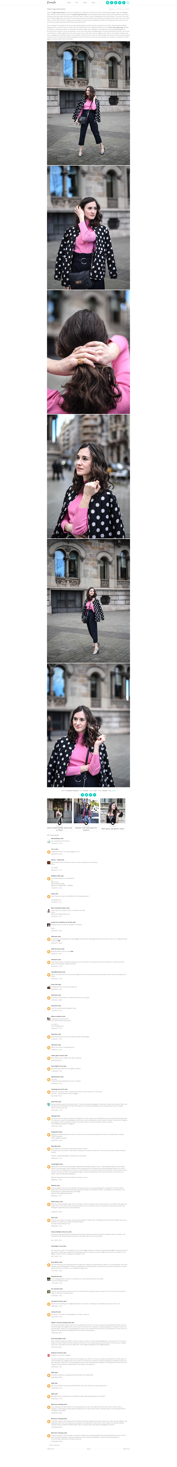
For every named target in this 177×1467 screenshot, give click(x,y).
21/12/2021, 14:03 (56, 1270)
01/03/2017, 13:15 (56, 902)
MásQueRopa (55, 838)
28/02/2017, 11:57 (56, 870)
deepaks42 (55, 1276)
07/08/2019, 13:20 (56, 1083)
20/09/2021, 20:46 (56, 1212)
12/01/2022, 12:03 (56, 1283)
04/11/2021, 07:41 (56, 1240)
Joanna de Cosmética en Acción (61, 922)
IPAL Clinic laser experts (85, 1385)
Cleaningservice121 (57, 1089)
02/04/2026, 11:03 (56, 1399)
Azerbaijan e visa (57, 1246)
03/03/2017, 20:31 (56, 954)
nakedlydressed (56, 972)
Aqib (52, 1372)
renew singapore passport (59, 1138)
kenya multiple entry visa (59, 1232)
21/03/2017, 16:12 (56, 1010)
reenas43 (54, 1312)
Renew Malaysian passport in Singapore (63, 1124)
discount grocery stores (61, 1280)
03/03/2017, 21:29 (56, 966)
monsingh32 (55, 1164)
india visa (86, 1314)
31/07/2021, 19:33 (56, 1140)
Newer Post (50, 1449)
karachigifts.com (57, 1066)
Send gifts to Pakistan (74, 1068)
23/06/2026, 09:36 (56, 1427)
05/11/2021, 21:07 (56, 1256)
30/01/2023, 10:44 (56, 1317)
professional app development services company (66, 1081)
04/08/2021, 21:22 (56, 1158)
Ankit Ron (54, 1102)
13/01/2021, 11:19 (56, 1110)
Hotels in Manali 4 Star (63, 1224)
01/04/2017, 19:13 (56, 1039)
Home (69, 3)
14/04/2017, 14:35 (56, 1050)
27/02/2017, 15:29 (56, 843)
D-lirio (114, 790)
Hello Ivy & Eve (56, 949)
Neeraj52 (54, 1146)
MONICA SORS (56, 876)
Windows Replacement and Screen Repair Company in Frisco (69, 1177)
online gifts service (57, 1055)
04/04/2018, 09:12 (56, 1060)
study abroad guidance (91, 1396)
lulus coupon (85, 997)
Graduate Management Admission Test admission (71, 1156)
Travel (85, 3)
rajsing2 (54, 1116)
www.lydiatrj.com (56, 900)
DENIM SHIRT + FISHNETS (65, 885)
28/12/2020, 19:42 (56, 1096)
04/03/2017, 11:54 (56, 979)
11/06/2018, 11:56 (56, 1071)
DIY (77, 3)
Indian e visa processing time (61, 1322)
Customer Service (57, 1301)
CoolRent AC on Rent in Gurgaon (60, 1355)
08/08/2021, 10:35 (56, 1180)
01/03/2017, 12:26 (56, 888)
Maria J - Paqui (56, 860)
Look (62, 826)
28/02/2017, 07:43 (56, 854)
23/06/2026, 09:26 (56, 1413)
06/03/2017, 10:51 (56, 989)
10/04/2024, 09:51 (56, 1333)
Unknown (54, 936)
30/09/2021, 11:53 (56, 1226)
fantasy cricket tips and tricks (59, 1104)
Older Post (126, 1449)
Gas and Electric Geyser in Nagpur (68, 1093)
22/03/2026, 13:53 (56, 1367)
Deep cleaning (55, 1407)
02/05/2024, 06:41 (56, 1347)
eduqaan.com (70, 1047)
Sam (52, 1217)
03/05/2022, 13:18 (56, 1306)
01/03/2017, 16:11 (56, 916)
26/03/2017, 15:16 (56, 1028)
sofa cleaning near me (69, 1421)
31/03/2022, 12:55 (56, 1295)
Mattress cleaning (57, 1404)
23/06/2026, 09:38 (56, 1441)
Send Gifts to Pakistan (74, 1058)
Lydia (53, 894)
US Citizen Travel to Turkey (69, 1206)
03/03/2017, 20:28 (56, 943)
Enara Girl (54, 984)
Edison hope (55, 1201)
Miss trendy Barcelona (58, 908)
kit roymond (55, 1289)
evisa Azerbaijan (57, 1338)
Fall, (59, 826)
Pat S (53, 849)
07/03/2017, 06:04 (56, 1000)
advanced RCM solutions (75, 1375)
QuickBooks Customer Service (108, 1304)
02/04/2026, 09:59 (56, 1377)
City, (57, 826)
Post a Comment (54, 1445)
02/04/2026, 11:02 (56, 1388)
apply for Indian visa (96, 1291)
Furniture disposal (56, 1435)
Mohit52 (54, 1185)
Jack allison (55, 1262)
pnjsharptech (55, 1077)
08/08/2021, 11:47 (56, 1196)
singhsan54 (55, 1132)
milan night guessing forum (64, 1193)
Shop (93, 3)
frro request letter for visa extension (94, 1266)
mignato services (57, 1353)
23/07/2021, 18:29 (56, 1126)
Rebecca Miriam (56, 1016)
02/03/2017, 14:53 (56, 931)
